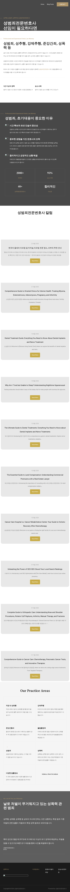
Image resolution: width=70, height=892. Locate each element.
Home (42, 4)
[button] (51, 774)
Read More (35, 261)
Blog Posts (50, 4)
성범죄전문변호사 (44, 69)
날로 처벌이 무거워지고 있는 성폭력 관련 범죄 (32, 806)
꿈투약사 (6, 869)
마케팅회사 (35, 869)
